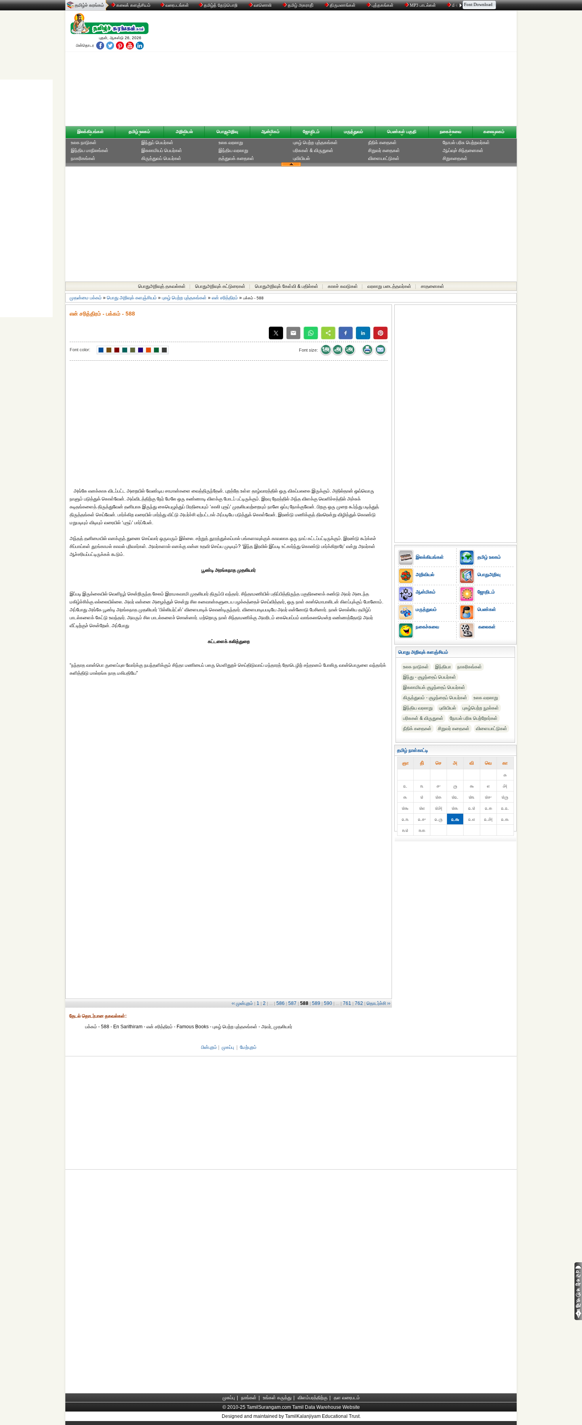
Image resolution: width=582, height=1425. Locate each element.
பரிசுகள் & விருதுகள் (313, 150)
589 (316, 1003)
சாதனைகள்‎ (432, 286)
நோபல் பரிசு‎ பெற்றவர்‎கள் (466, 142)
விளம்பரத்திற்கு (312, 1397)
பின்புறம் (209, 1047)
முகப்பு (228, 1047)
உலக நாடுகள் (84, 142)
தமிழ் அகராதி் (301, 5)
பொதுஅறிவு (227, 131)
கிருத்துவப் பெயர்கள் (161, 158)
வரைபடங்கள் (176, 5)
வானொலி (263, 5)
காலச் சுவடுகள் (343, 286)
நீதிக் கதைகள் (382, 142)
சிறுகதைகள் (455, 158)
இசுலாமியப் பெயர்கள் (161, 150)
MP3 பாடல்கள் (423, 5)
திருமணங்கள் (343, 5)
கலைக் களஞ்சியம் (132, 5)
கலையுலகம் (493, 131)
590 (328, 1003)
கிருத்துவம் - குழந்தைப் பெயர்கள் (435, 697)
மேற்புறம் (248, 1047)
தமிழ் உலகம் (139, 131)
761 (347, 1003)
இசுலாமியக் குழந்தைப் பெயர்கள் (434, 687)
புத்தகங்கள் (383, 5)
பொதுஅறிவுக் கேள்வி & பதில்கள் (286, 286)
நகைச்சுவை (450, 131)
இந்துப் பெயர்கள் (157, 142)
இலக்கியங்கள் (90, 131)
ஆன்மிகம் (270, 131)
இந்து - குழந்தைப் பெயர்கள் (429, 677)
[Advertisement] (367, 70)
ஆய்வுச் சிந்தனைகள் (463, 150)
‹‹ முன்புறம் (242, 1003)
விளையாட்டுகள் (383, 158)
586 (280, 1003)
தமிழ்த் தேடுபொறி (221, 5)
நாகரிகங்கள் (83, 158)
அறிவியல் (184, 131)
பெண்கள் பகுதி (402, 131)
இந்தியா (443, 667)
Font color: (80, 349)
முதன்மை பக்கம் (86, 298)
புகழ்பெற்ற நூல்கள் (480, 708)
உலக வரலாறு (231, 142)
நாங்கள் (249, 1397)
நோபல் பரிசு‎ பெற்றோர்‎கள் (474, 718)
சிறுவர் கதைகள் (384, 150)
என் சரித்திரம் (225, 298)
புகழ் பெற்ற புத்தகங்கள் (315, 142)
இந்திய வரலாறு (233, 150)
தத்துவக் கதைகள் (236, 158)
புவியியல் (301, 158)
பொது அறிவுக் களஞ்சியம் (132, 298)
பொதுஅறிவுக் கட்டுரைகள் (220, 286)
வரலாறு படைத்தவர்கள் (389, 286)
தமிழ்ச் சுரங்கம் (89, 5)
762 (359, 1003)
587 (292, 1003)
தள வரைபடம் (347, 1397)
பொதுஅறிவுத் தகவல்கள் (162, 286)
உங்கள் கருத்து (277, 1397)
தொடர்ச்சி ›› (378, 1003)
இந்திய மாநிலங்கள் (89, 150)
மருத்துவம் (353, 131)
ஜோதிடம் (311, 131)
